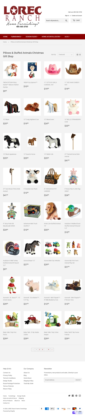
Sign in (67, 15)
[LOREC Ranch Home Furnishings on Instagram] (80, 396)
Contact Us (6, 372)
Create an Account (77, 15)
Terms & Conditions (9, 378)
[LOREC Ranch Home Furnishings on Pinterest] (76, 396)
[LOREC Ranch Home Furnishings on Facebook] (73, 396)
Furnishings (16, 37)
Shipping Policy (28, 381)
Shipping (21, 398)
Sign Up (78, 380)
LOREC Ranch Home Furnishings (17, 408)
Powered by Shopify (9, 411)
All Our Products (8, 400)
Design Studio (31, 37)
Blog (25, 375)
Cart (78, 20)
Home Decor (28, 378)
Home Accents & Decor (51, 37)
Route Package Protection (11, 383)
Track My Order (28, 383)
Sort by (53, 54)
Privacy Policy (7, 375)
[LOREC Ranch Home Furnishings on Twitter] (69, 396)
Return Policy (7, 389)
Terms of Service (8, 386)
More (67, 37)
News (23, 400)
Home (5, 37)
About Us (27, 372)
